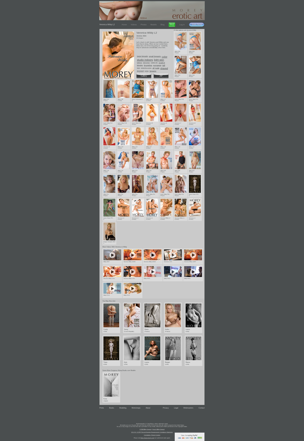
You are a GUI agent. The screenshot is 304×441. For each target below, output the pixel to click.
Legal (176, 408)
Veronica (139, 36)
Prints (101, 408)
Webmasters (188, 408)
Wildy (144, 36)
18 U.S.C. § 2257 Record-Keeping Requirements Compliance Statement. (152, 432)
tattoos (139, 63)
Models (153, 25)
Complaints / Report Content (152, 435)
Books (111, 408)
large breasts (142, 56)
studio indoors (145, 59)
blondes (140, 65)
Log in (182, 25)
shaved (164, 68)
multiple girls (154, 62)
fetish (138, 68)
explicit (162, 63)
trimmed (140, 71)
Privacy (166, 408)
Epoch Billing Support (158, 429)
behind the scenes (146, 68)
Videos (134, 25)
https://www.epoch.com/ (147, 438)
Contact (202, 408)
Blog (162, 25)
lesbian (147, 71)
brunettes (148, 65)
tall (163, 65)
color (164, 56)
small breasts (155, 56)
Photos (144, 25)
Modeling (122, 408)
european (157, 65)
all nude (155, 68)
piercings (146, 63)
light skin (159, 59)
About (148, 408)
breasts (153, 71)
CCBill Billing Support (145, 429)
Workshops (136, 408)
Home (124, 25)
